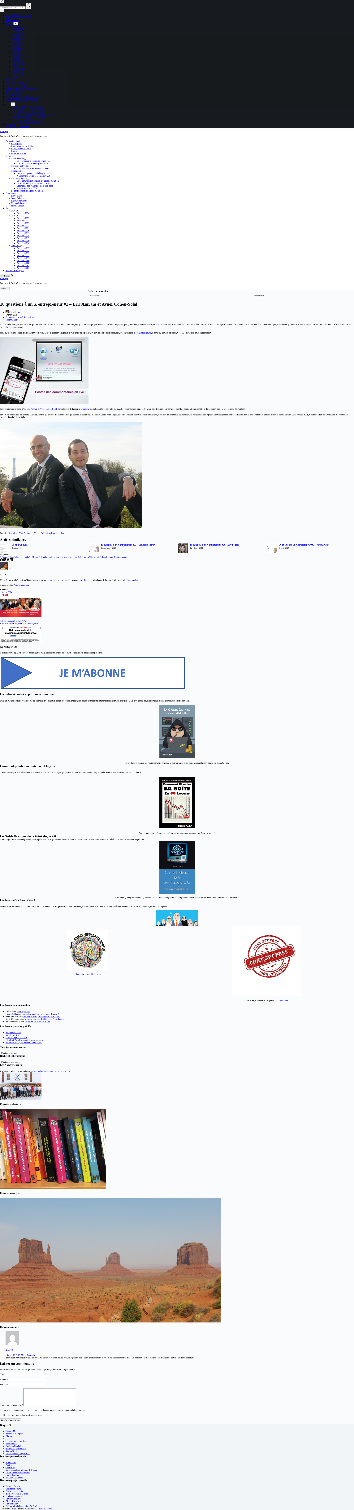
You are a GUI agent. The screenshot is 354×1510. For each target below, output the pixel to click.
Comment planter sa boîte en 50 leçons (33, 168)
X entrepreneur (119, 557)
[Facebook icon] (1, 589)
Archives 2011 (23, 258)
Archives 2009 (23, 260)
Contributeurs (11, 193)
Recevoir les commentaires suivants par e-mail (23, 1415)
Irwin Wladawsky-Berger (17, 1494)
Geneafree (10, 1467)
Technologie (29, 317)
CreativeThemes (45, 1509)
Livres (14, 151)
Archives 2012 (23, 255)
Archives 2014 (23, 250)
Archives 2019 (23, 233)
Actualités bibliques (14, 1434)
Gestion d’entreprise (20, 166)
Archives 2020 (23, 230)
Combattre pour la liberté (16, 1037)
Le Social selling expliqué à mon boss (33, 183)
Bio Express (16, 143)
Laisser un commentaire (10, 1420)
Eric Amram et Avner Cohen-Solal (42, 409)
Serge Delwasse (18, 198)
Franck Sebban (17, 206)
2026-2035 (16, 211)
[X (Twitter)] (5, 560)
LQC (8, 1438)
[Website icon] (5, 589)
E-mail (4, 1379)
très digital (84, 580)
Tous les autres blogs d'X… (18, 1453)
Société (19, 317)
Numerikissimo (12, 1475)
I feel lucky (96, 974)
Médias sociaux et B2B (27, 188)
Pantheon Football (13, 1446)
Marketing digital (18, 178)
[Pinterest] (8, 560)
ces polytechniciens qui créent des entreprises (50, 1071)
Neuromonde (11, 1443)
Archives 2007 (23, 265)
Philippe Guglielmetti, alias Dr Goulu (22, 1506)
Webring (85, 974)
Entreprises (10, 317)
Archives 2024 (23, 220)
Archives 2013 (23, 253)
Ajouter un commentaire (11, 1405)
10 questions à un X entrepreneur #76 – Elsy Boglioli (215, 545)
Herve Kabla (11, 1014)
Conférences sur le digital (22, 146)
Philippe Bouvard (13, 1032)
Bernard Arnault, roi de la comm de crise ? (40, 1014)
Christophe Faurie (13, 1489)
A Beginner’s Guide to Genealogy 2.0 (33, 176)
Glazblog (10, 1436)
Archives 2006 (23, 268)
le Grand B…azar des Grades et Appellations (44, 1019)
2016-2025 (16, 216)
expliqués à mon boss (130, 580)
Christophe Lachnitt (14, 1491)
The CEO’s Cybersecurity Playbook (32, 163)
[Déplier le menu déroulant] (25, 141)
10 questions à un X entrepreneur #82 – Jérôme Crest (304, 545)
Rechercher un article (98, 291)
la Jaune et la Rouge (142, 333)
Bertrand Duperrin (14, 1486)
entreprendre (57, 557)
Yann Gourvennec (21, 585)
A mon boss (11, 1462)
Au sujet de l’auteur (14, 141)
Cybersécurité (17, 158)
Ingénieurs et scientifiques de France (21, 1470)
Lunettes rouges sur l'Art (16, 1441)
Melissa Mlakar (17, 203)
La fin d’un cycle (20, 545)
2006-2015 (16, 245)
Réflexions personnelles (16, 1448)
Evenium (85, 409)
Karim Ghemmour (19, 201)
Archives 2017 (23, 238)
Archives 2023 (23, 223)
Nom (3, 1374)
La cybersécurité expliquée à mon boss (33, 161)
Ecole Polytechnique (41, 557)
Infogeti (9, 1350)
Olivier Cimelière (13, 1499)
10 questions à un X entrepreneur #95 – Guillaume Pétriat (128, 545)
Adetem (9, 1465)
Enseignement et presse (21, 148)
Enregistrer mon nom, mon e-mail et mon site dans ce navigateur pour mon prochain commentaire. (45, 1410)
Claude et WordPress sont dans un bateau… (25, 1040)
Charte (77, 974)
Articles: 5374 (6, 592)
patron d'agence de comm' (58, 580)
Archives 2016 (23, 243)
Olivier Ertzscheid (13, 1501)
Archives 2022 (23, 225)
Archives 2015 (23, 248)
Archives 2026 (23, 213)
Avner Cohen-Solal (9, 557)
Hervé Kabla (16, 196)
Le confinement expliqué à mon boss (27, 191)
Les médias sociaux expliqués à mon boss (35, 186)
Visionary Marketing (15, 1477)
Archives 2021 (23, 228)
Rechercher (259, 295)
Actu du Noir (11, 1431)
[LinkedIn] (11, 560)
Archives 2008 (23, 263)
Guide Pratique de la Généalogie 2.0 (32, 173)
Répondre (31, 1355)
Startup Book (11, 1451)
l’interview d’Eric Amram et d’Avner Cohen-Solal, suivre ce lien (36, 533)
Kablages (4, 131)
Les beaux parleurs (14, 1496)
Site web (4, 1384)
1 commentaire (12, 320)
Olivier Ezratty (12, 1504)
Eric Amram (82, 557)
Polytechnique (105, 557)
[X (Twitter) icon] (7, 589)
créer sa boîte (25, 557)
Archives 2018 (23, 235)
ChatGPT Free (281, 1000)
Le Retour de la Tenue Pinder (37, 1021)
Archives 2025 (23, 218)
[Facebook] (1, 560)
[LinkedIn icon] (3, 589)
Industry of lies (23, 1011)
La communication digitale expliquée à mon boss (38, 181)
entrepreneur (70, 557)
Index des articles (18, 153)
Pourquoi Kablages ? (15, 270)
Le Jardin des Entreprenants (18, 1472)
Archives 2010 (23, 240)
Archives (9, 208)
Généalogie (16, 171)
